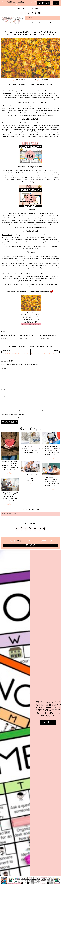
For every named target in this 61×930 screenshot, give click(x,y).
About (25, 8)
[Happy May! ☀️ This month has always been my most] (30, 880)
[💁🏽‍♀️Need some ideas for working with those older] (24, 880)
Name (3, 390)
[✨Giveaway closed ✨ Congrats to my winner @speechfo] (10, 880)
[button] (12, 84)
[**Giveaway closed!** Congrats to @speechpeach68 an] (57, 880)
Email (3, 397)
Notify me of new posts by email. (10, 417)
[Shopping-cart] (32, 13)
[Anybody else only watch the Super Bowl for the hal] (43, 880)
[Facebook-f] (21, 13)
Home (18, 8)
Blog (42, 8)
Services (41, 22)
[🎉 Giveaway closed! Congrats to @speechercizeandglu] (17, 880)
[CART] (56, 3)
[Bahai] (35, 13)
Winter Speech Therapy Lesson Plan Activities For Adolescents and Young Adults (48, 335)
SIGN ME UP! (48, 722)
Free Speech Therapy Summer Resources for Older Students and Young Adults (28, 335)
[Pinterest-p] (25, 13)
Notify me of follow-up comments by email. (13, 414)
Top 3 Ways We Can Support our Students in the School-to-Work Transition (10, 497)
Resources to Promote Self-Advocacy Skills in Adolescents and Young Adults (51, 482)
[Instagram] (28, 13)
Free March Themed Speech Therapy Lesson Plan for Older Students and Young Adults (8, 335)
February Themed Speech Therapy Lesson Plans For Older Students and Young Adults (10, 466)
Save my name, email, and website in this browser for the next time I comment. (22, 410)
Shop (33, 22)
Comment (4, 368)
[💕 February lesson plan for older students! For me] (50, 880)
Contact (51, 22)
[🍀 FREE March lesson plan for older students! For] (37, 880)
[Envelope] (39, 13)
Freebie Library (34, 8)
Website (3, 404)
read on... (9, 473)
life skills (32, 80)
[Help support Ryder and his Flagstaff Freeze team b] (4, 880)
